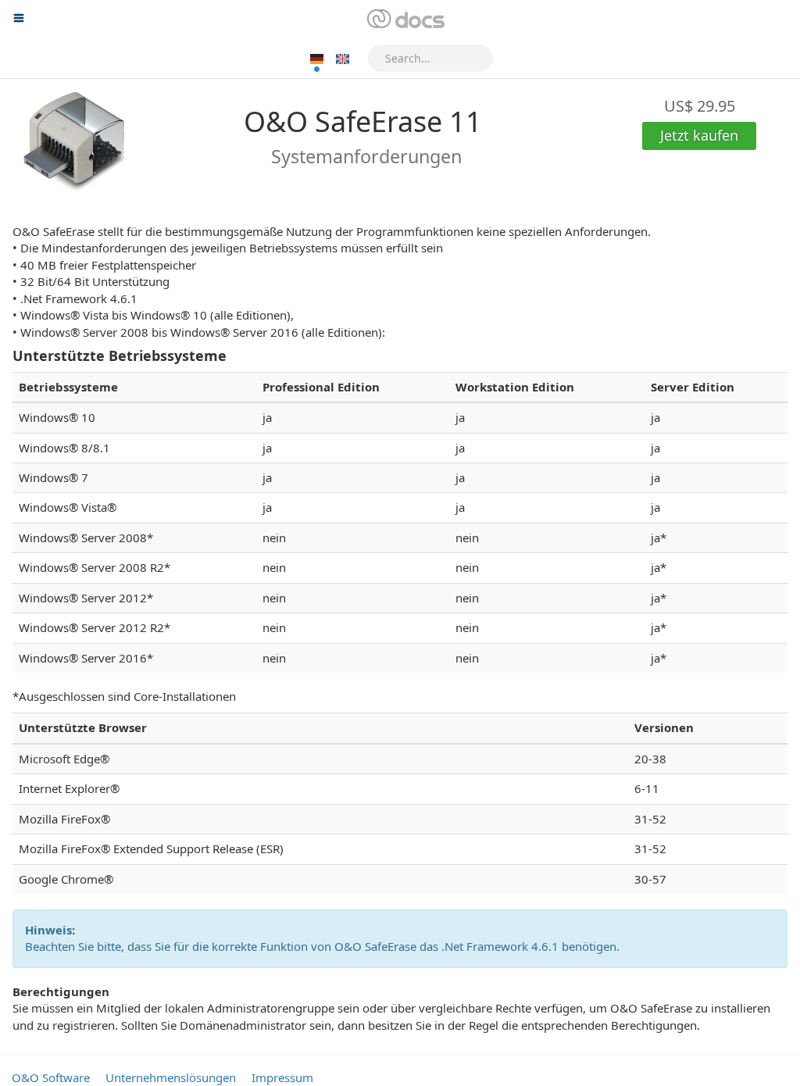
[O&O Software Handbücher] (404, 19)
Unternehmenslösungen (170, 1077)
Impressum (282, 1077)
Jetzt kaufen (699, 135)
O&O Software (51, 1077)
